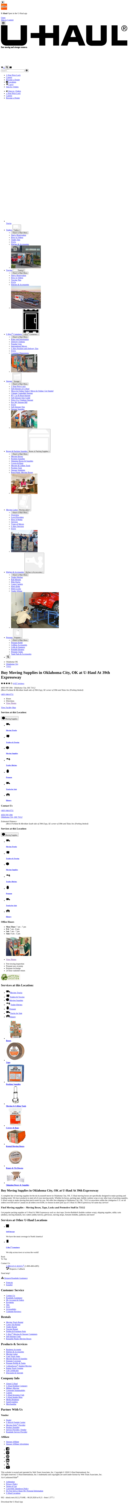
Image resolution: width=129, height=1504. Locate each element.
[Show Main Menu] (3, 23)
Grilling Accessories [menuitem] (19, 645)
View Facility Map (8, 707)
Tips (7, 1305)
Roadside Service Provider (16, 1432)
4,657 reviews (18, 683)
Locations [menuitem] (12, 82)
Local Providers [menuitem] (17, 517)
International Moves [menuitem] (19, 346)
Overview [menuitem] (15, 515)
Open (3, 18)
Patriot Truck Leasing (14, 1368)
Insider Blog (14, 1397)
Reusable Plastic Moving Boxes (18, 1339)
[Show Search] (7, 67)
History (8, 800)
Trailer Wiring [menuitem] (16, 591)
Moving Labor (24, 510)
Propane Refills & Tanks (16, 1363)
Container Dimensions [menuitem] (20, 353)
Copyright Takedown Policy (17, 1489)
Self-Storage (10, 1232)
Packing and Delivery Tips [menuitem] (24, 348)
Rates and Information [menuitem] (20, 339)
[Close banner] (2, 2)
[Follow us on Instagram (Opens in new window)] (7, 1454)
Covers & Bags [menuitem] (17, 463)
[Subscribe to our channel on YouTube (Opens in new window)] (8, 1468)
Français (9, 1282)
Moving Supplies (11, 719)
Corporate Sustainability (15, 1390)
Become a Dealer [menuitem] (13, 80)
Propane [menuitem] (9, 637)
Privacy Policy (12, 1484)
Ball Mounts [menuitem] (16, 580)
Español (9, 1285)
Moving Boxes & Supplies (16, 1359)
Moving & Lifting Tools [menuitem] (20, 466)
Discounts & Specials (14, 1373)
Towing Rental (12, 1329)
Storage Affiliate (12, 1442)
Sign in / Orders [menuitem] (14, 91)
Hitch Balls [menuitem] (15, 586)
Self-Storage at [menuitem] (20, 389)
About (12, 1384)
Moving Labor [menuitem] (12, 510)
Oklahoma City (12, 664)
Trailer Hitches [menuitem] (17, 577)
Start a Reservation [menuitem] (18, 235)
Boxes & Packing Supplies (39, 451)
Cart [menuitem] (10, 84)
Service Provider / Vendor (16, 1430)
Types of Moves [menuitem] (17, 524)
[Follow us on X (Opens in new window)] (7, 1465)
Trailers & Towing (12, 742)
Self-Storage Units (13, 1336)
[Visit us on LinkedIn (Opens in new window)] (7, 1461)
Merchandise (11, 1404)
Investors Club (15, 1395)
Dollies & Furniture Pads (16, 1331)
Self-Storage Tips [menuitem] (18, 407)
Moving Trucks (11, 730)
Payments (10, 1302)
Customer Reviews (13, 1311)
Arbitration (10, 1482)
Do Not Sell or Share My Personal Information (24, 1491)
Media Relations (12, 1399)
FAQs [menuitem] (13, 242)
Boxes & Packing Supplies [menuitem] (17, 451)
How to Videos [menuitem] (17, 237)
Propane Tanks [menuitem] (17, 652)
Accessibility (11, 1309)
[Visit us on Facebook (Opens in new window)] (7, 1450)
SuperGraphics (12, 1402)
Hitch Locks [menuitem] (16, 589)
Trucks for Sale (11, 789)
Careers (9, 1393)
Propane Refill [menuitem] (17, 643)
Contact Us (10, 1295)
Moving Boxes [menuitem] (17, 456)
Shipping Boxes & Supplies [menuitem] (22, 461)
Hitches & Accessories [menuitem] (20, 244)
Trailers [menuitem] (9, 230)
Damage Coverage (13, 1361)
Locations (13, 1493)
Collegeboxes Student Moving (18, 1366)
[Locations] (11, 68)
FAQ (8, 1307)
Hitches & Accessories (34, 572)
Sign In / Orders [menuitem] (12, 87)
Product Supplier (12, 1427)
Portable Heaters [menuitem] (17, 649)
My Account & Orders (15, 1300)
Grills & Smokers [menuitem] (18, 647)
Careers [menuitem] (9, 77)
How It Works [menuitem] (16, 519)
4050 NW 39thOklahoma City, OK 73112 (11, 816)
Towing (9, 270)
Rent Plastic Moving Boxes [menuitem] (22, 472)
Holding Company (16, 1386)
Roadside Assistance (14, 1298)
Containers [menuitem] (14, 334)
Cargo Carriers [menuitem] (17, 584)
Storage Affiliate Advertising (17, 1444)
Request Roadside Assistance (16, 1278)
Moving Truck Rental (14, 1322)
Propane (17, 638)
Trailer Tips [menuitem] (15, 240)
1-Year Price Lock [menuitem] (13, 75)
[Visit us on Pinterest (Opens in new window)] (7, 1457)
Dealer (8, 1420)
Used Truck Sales (13, 1356)
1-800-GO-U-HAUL (15, 1266)
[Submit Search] (27, 70)
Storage (17, 381)
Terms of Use (11, 1486)
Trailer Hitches (11, 765)
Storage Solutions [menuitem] (18, 470)
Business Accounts (13, 1349)
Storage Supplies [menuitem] (17, 409)
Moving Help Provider (15, 1425)
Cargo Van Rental (13, 1324)
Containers (30, 334)
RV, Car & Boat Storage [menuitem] (20, 395)
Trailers (16, 230)
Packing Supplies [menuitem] (18, 459)
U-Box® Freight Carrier (15, 1422)
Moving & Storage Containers (21, 1334)
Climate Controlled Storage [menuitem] (22, 393)
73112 (8, 666)
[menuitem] (69, 275)
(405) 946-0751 (7, 694)
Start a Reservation (18, 275)
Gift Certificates (12, 1370)
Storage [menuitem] (9, 381)
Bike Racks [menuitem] (15, 582)
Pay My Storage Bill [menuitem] (19, 402)
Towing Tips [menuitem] (16, 280)
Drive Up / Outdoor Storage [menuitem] (22, 400)
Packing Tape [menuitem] (16, 468)
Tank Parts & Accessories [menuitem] (21, 654)
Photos (11, 703)
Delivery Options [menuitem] (18, 342)
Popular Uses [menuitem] (16, 344)
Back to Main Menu (20, 233)
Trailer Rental (11, 1327)
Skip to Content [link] (7, 20)
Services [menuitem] (14, 522)
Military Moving (12, 1388)
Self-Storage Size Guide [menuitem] (20, 398)
